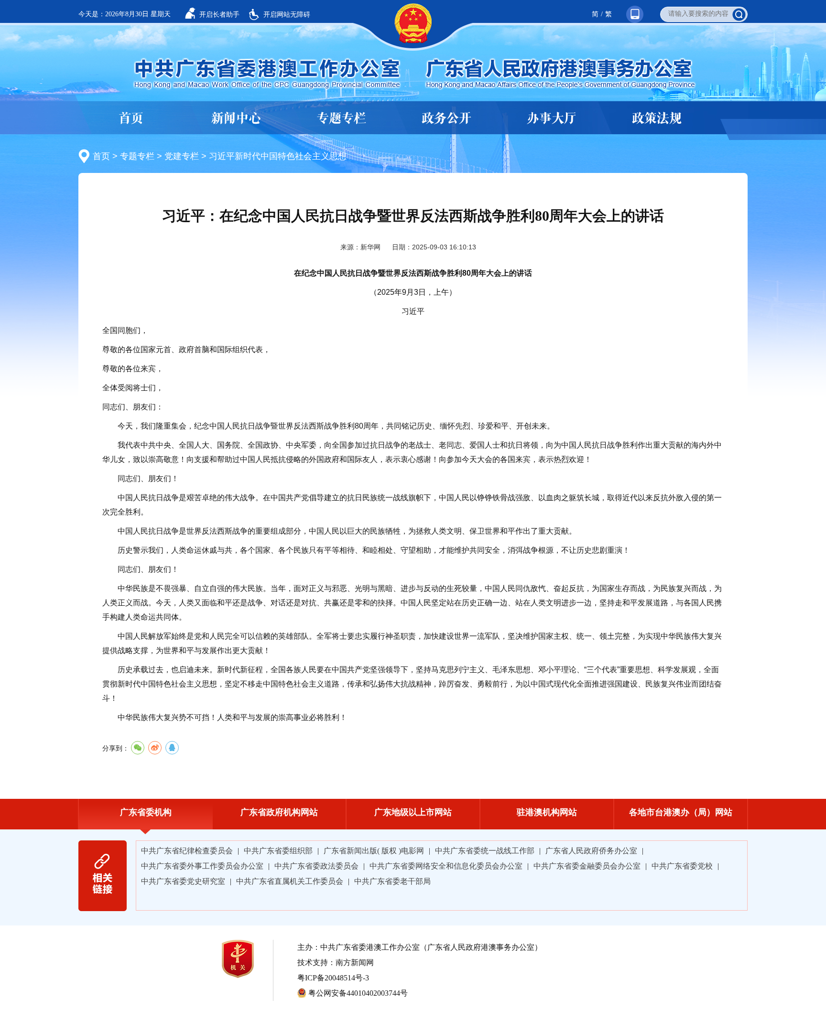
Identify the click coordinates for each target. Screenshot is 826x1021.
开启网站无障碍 (286, 14)
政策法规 (657, 118)
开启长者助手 (219, 14)
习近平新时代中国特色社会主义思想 (278, 156)
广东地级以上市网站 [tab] (413, 812)
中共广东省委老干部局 (392, 881)
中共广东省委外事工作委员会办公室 (202, 866)
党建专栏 (181, 156)
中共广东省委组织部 (278, 851)
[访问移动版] (630, 4)
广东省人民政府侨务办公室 (591, 851)
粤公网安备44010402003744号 (358, 993)
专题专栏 (341, 118)
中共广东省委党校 (682, 866)
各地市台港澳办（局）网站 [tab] (680, 812)
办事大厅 (551, 118)
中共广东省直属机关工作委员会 (289, 881)
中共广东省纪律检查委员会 (187, 851)
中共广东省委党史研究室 (183, 881)
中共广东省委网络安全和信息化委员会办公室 (446, 866)
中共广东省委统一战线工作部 (484, 851)
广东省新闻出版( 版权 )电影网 (374, 851)
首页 (131, 118)
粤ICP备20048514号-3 (333, 978)
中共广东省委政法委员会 (316, 866)
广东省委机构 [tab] (146, 812)
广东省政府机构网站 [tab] (279, 812)
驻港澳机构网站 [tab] (547, 812)
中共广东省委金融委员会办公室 (587, 866)
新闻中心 (236, 118)
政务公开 (446, 118)
